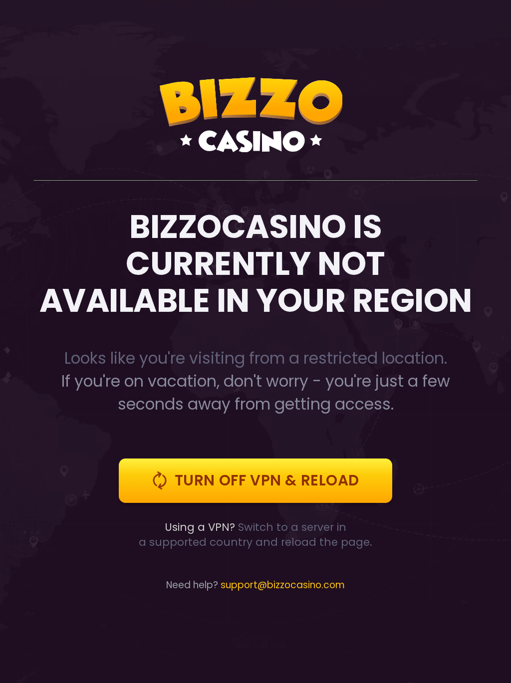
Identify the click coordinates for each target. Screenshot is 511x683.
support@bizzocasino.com (283, 585)
